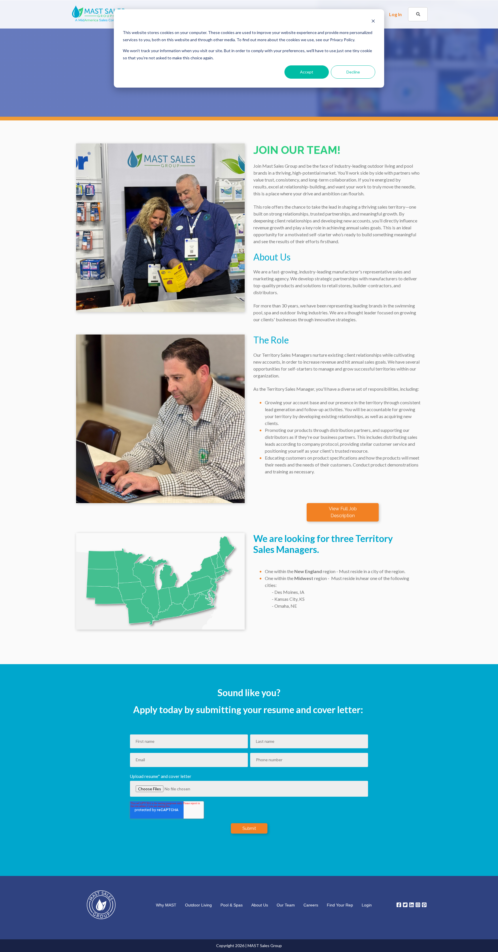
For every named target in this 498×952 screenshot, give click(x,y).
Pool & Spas (231, 905)
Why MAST (166, 905)
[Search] (418, 14)
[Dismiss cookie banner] (373, 21)
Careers (310, 905)
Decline (353, 71)
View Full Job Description (343, 512)
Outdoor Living (198, 905)
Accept (306, 71)
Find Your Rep (340, 905)
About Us (259, 905)
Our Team (286, 905)
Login (367, 905)
